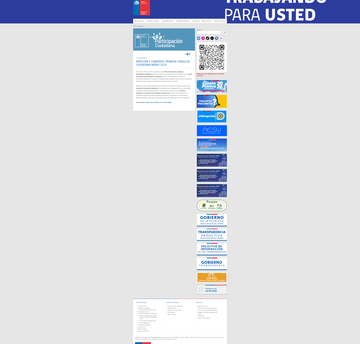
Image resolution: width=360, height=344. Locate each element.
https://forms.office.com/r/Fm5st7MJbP (159, 102)
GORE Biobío (201, 316)
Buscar (199, 30)
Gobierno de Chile (202, 306)
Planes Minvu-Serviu (167, 21)
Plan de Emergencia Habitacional (148, 313)
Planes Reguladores (144, 323)
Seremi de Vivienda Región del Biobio (207, 310)
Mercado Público (172, 308)
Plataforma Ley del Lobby (174, 310)
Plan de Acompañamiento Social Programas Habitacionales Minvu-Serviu (148, 317)
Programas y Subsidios (153, 21)
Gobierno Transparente (204, 318)
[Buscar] (225, 32)
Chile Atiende (171, 312)
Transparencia (196, 21)
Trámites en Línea (139, 21)
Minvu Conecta (172, 314)
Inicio (134, 26)
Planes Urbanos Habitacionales (147, 321)
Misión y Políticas (206, 21)
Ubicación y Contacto (219, 21)
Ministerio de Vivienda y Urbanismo (207, 308)
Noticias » (141, 26)
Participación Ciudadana (182, 21)
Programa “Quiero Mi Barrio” (175, 306)
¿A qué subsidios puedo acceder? (148, 310)
